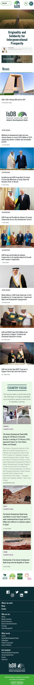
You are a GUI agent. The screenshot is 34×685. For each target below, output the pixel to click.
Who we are (6, 614)
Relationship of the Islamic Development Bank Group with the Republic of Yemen (16, 561)
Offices (3, 617)
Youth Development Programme (10, 652)
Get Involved (6, 649)
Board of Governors (7, 621)
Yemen (5, 552)
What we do (6, 633)
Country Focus (17, 387)
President (4, 626)
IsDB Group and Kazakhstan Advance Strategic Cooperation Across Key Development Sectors (17, 218)
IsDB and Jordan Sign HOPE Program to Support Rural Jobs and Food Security (15, 370)
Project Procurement (7, 643)
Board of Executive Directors (9, 623)
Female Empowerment (7, 655)
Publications (5, 640)
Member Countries (7, 619)
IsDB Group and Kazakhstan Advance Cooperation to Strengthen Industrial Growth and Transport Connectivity (16, 257)
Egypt (5, 506)
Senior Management (7, 628)
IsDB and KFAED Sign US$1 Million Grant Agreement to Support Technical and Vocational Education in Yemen (15, 334)
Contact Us (5, 659)
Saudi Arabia (6, 130)
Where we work (7, 602)
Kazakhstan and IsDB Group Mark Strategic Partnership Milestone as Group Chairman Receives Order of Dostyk (16, 179)
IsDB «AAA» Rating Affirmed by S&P (14, 99)
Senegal (6, 426)
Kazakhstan (6, 172)
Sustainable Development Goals (10, 638)
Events (4, 608)
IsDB (17, 4)
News (5, 68)
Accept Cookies (17, 683)
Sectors (4, 636)
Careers (4, 657)
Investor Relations (6, 645)
